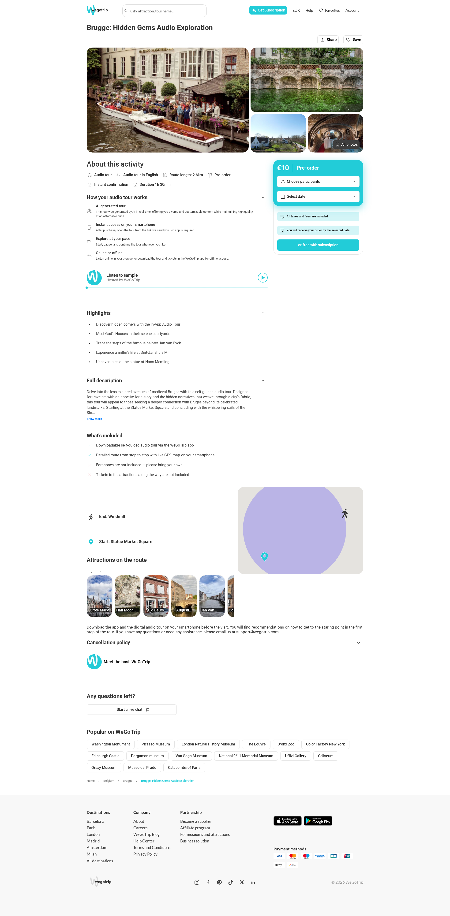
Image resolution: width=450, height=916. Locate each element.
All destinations (100, 860)
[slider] (87, 288)
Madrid (93, 840)
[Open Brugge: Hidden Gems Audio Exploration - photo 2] (307, 80)
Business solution (194, 840)
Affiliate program (195, 827)
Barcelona (95, 821)
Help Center (143, 840)
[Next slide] (100, 572)
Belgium (108, 780)
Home (91, 780)
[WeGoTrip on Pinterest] (219, 882)
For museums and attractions (205, 834)
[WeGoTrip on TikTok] (230, 882)
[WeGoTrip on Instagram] (197, 882)
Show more (94, 419)
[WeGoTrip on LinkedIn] (253, 882)
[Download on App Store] (288, 821)
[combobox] (167, 11)
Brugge (127, 780)
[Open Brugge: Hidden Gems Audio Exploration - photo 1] (168, 100)
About (138, 821)
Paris (91, 827)
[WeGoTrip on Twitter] (242, 882)
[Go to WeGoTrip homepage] (101, 10)
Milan (92, 854)
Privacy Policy (145, 854)
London (93, 834)
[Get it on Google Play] (318, 821)
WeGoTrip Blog (146, 834)
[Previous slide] (91, 572)
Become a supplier (195, 821)
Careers (140, 827)
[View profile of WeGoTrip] (94, 661)
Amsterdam (97, 847)
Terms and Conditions (151, 847)
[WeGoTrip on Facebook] (208, 882)
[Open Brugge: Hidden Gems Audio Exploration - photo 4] (335, 133)
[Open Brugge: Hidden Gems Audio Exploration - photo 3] (278, 133)
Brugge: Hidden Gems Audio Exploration (167, 780)
